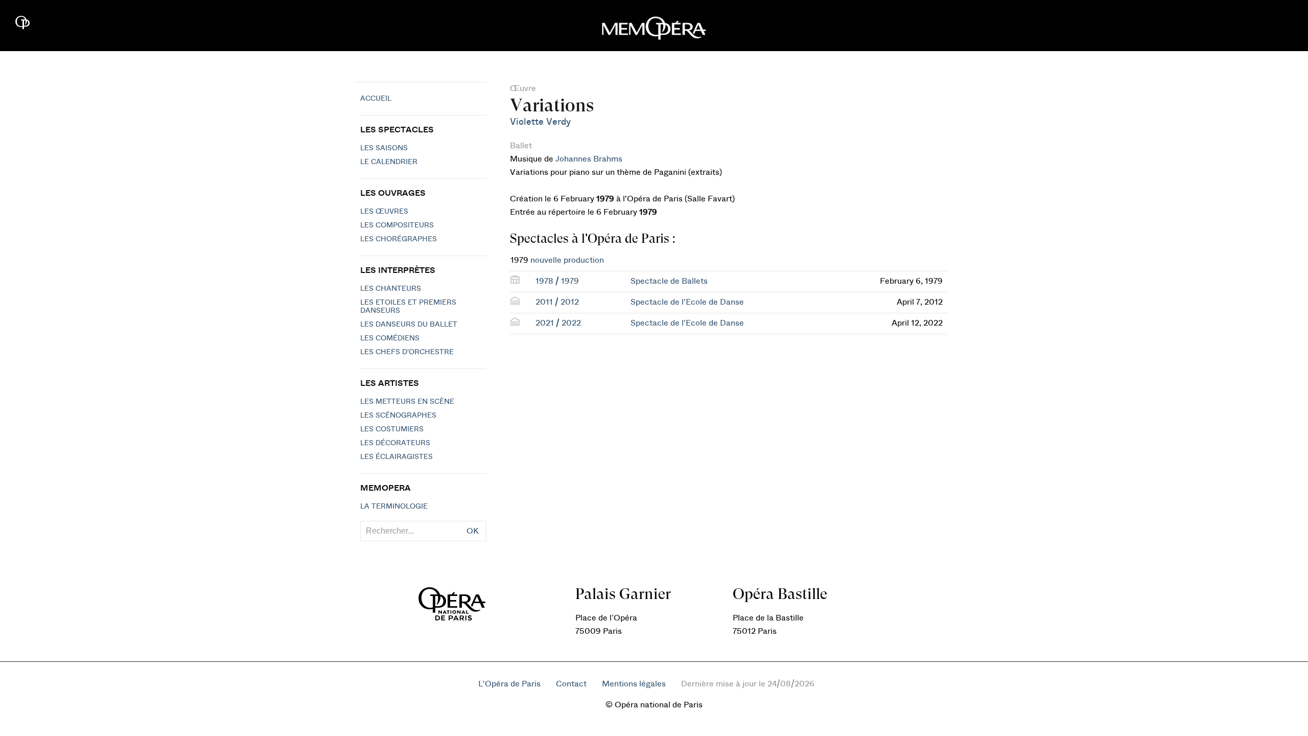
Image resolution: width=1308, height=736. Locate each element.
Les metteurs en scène (407, 401)
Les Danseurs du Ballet (408, 324)
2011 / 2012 (557, 302)
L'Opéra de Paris (509, 684)
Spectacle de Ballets (669, 281)
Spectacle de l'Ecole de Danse (687, 302)
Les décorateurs (395, 443)
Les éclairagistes (396, 457)
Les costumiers (392, 429)
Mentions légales (634, 684)
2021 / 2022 (558, 323)
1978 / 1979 (557, 281)
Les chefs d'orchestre (407, 352)
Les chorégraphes (398, 239)
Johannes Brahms (588, 159)
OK (472, 531)
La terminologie (394, 506)
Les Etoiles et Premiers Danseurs (408, 306)
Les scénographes (398, 415)
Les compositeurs (397, 225)
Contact (571, 684)
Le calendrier (388, 162)
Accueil (375, 98)
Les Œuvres (384, 211)
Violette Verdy (540, 122)
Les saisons (384, 148)
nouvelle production (567, 260)
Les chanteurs (390, 288)
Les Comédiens (389, 338)
